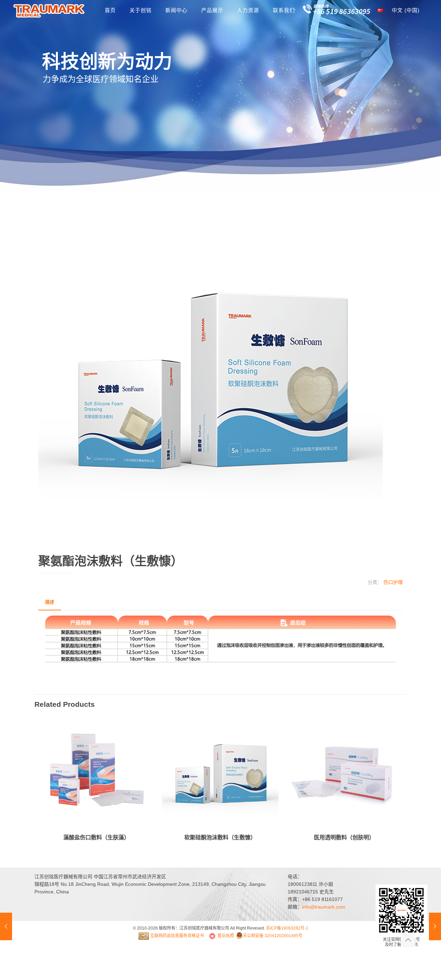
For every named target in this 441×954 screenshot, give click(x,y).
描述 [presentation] (49, 602)
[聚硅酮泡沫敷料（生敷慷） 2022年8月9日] (6, 926)
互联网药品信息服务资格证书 (176, 935)
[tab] (49, 602)
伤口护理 (393, 582)
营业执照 (225, 935)
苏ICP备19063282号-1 (287, 928)
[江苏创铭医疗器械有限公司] (49, 10)
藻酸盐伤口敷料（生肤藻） (96, 837)
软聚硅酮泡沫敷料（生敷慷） (220, 837)
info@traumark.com (323, 907)
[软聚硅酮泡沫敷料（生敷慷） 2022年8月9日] (435, 926)
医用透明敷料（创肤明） (344, 837)
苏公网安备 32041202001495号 (272, 935)
